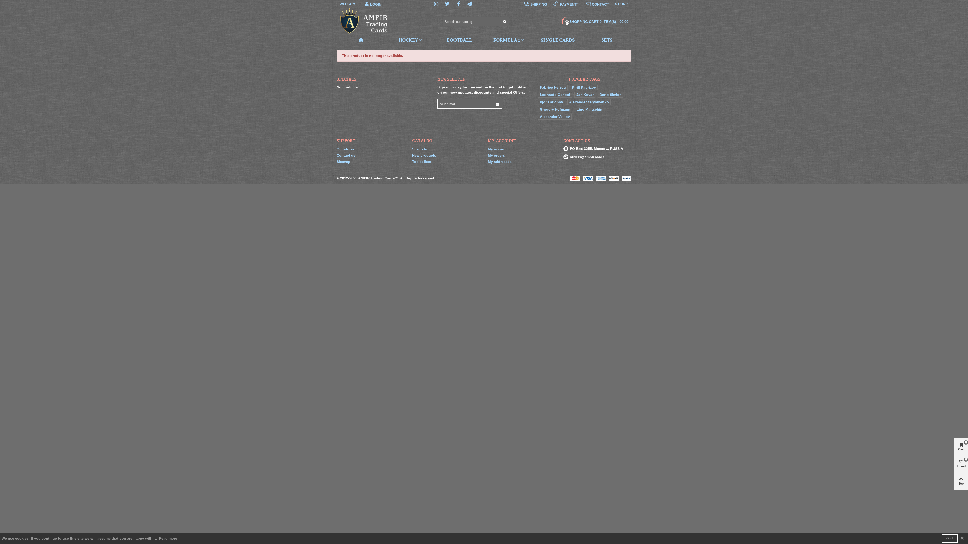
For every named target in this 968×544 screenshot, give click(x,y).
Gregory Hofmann (555, 109)
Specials (346, 79)
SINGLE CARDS (558, 40)
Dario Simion (611, 95)
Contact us (346, 155)
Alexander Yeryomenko (589, 102)
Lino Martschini (590, 109)
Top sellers (421, 162)
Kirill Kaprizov (584, 87)
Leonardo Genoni (555, 95)
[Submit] (505, 21)
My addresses (500, 162)
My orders (496, 155)
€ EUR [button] (620, 4)
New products (424, 155)
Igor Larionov (551, 102)
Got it (949, 538)
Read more (168, 538)
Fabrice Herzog (553, 87)
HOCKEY (408, 40)
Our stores (346, 149)
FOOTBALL (459, 40)
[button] (566, 4)
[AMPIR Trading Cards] (364, 22)
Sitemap (343, 162)
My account (498, 149)
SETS (606, 40)
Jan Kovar (585, 95)
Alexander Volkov (555, 117)
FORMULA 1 (506, 40)
